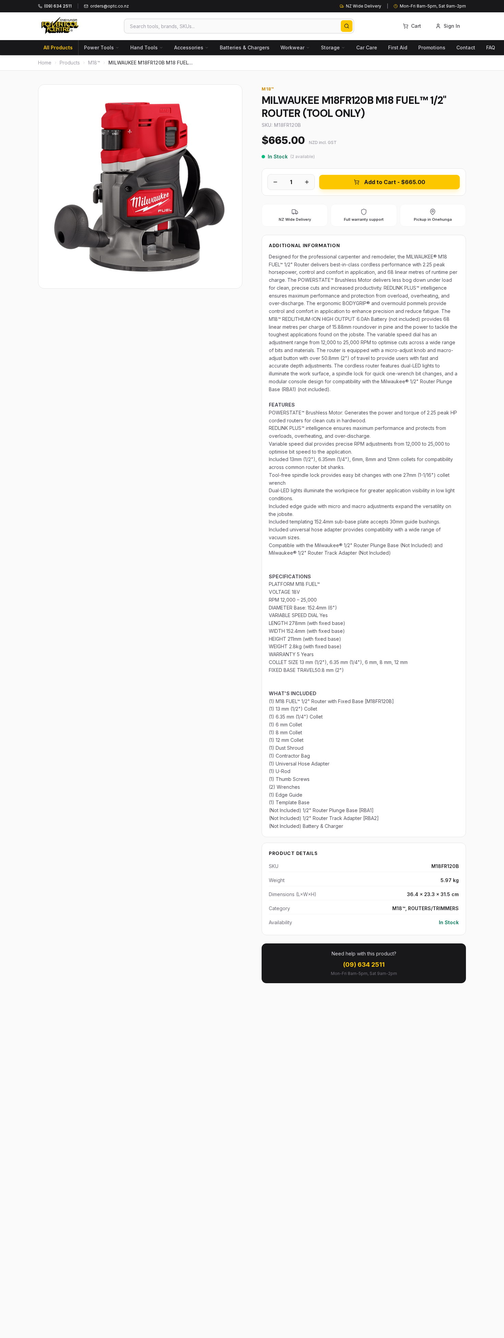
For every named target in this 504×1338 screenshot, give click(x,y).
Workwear (292, 47)
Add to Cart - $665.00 (394, 182)
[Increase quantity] (306, 182)
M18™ (94, 62)
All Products (58, 47)
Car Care (366, 47)
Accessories (188, 47)
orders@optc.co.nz (109, 6)
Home (44, 62)
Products (70, 62)
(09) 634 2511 (364, 964)
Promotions (431, 47)
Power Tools (99, 47)
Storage (330, 47)
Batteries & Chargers (244, 47)
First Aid (397, 47)
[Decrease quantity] (275, 182)
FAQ (490, 47)
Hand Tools (144, 47)
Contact (465, 47)
